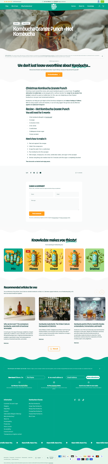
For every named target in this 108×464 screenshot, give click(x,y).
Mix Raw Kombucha (34, 403)
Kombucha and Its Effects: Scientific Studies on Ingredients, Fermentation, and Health (89, 325)
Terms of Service (63, 217)
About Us (6, 419)
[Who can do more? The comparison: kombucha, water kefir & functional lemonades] (19, 308)
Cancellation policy (7, 459)
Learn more (51, 462)
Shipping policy (24, 457)
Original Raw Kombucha (35, 414)
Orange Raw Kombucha (35, 411)
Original (94, 268)
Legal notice (30, 457)
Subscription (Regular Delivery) (12, 414)
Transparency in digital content (13, 434)
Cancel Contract (8, 431)
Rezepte (16, 23)
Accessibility (7, 429)
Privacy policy (12, 457)
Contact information (15, 459)
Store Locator (8, 426)
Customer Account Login (11, 403)
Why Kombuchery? (9, 416)
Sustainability (8, 421)
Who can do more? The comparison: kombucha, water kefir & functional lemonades (16, 326)
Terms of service (18, 457)
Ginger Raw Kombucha (35, 406)
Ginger (54, 268)
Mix (13, 268)
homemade (48, 117)
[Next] (102, 292)
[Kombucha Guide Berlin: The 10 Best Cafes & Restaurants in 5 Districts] (54, 308)
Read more (6, 343)
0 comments (79, 172)
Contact (6, 411)
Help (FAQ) (7, 408)
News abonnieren (93, 377)
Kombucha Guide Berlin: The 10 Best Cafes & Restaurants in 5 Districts (54, 325)
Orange (74, 268)
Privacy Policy (55, 217)
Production (7, 424)
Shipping (6, 406)
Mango (33, 268)
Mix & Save (32, 416)
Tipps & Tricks (26, 23)
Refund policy (6, 457)
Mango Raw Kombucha (35, 408)
